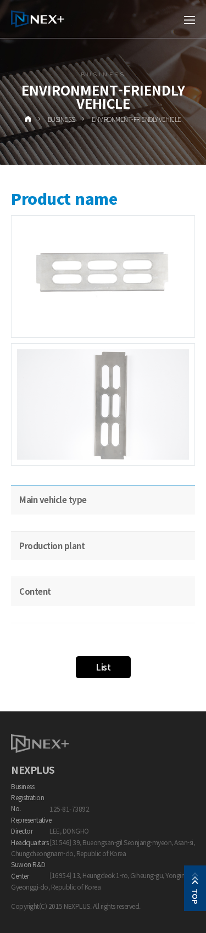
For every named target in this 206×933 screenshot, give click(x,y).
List (103, 666)
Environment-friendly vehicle (136, 119)
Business (61, 119)
